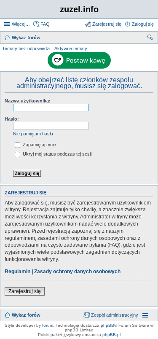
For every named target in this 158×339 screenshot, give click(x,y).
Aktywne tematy (70, 48)
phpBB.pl (111, 334)
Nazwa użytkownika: (28, 100)
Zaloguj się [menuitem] (143, 24)
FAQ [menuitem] (45, 24)
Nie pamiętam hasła (33, 133)
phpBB (107, 325)
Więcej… (21, 24)
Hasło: (12, 118)
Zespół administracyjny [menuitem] (114, 314)
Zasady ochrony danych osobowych (77, 271)
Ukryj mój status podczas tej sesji (56, 153)
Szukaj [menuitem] (150, 38)
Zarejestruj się (24, 291)
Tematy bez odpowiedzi (26, 48)
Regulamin (17, 271)
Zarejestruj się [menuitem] (106, 24)
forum (47, 325)
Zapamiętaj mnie (38, 144)
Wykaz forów (26, 314)
